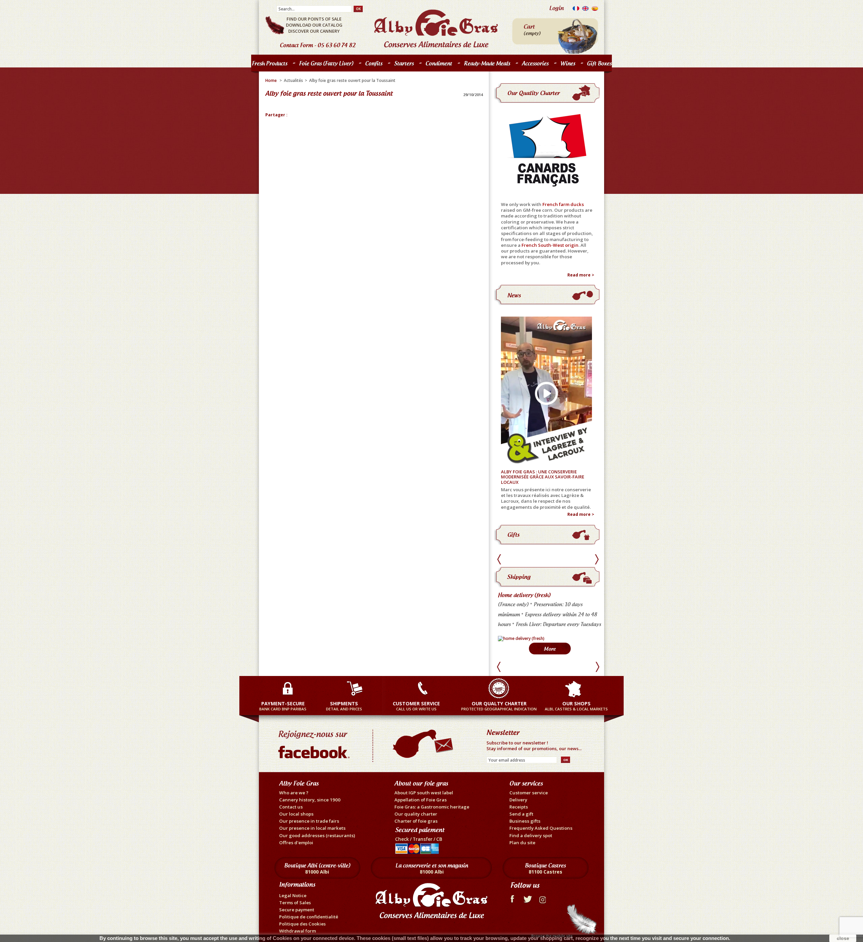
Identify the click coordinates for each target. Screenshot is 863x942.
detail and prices (344, 705)
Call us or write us (416, 705)
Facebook (511, 898)
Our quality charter (533, 92)
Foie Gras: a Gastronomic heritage (431, 807)
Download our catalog (314, 25)
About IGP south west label (423, 793)
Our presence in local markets (312, 828)
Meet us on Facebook (315, 743)
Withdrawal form (297, 931)
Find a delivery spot (530, 835)
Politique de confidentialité (308, 917)
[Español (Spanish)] (595, 10)
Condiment (438, 63)
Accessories (535, 63)
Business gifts (524, 821)
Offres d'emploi (296, 843)
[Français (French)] (576, 10)
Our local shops (296, 814)
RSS (543, 898)
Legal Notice (292, 895)
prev (500, 559)
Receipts (518, 807)
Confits (372, 64)
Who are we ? (293, 793)
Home (271, 80)
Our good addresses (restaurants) (317, 835)
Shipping (519, 576)
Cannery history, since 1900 (309, 800)
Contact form (296, 45)
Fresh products (267, 64)
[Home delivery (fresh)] (521, 638)
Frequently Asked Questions (540, 828)
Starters (402, 64)
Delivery (518, 800)
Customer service (528, 793)
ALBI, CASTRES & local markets (576, 705)
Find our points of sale (314, 19)
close (843, 938)
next (596, 559)
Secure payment (296, 910)
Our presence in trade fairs (309, 821)
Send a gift (521, 814)
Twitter (527, 898)
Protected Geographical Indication (499, 705)
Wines (567, 63)
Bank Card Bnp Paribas (282, 705)
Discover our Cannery (314, 31)
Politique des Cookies (302, 924)
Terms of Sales (295, 903)
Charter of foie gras (416, 821)
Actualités (293, 80)
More (550, 649)
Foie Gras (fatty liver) (324, 64)
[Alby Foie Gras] (436, 28)
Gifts (513, 534)
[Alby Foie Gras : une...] (549, 391)
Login (556, 7)
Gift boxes (599, 63)
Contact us (291, 807)
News (514, 295)
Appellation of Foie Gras (420, 800)
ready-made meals (487, 63)
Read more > (580, 275)
